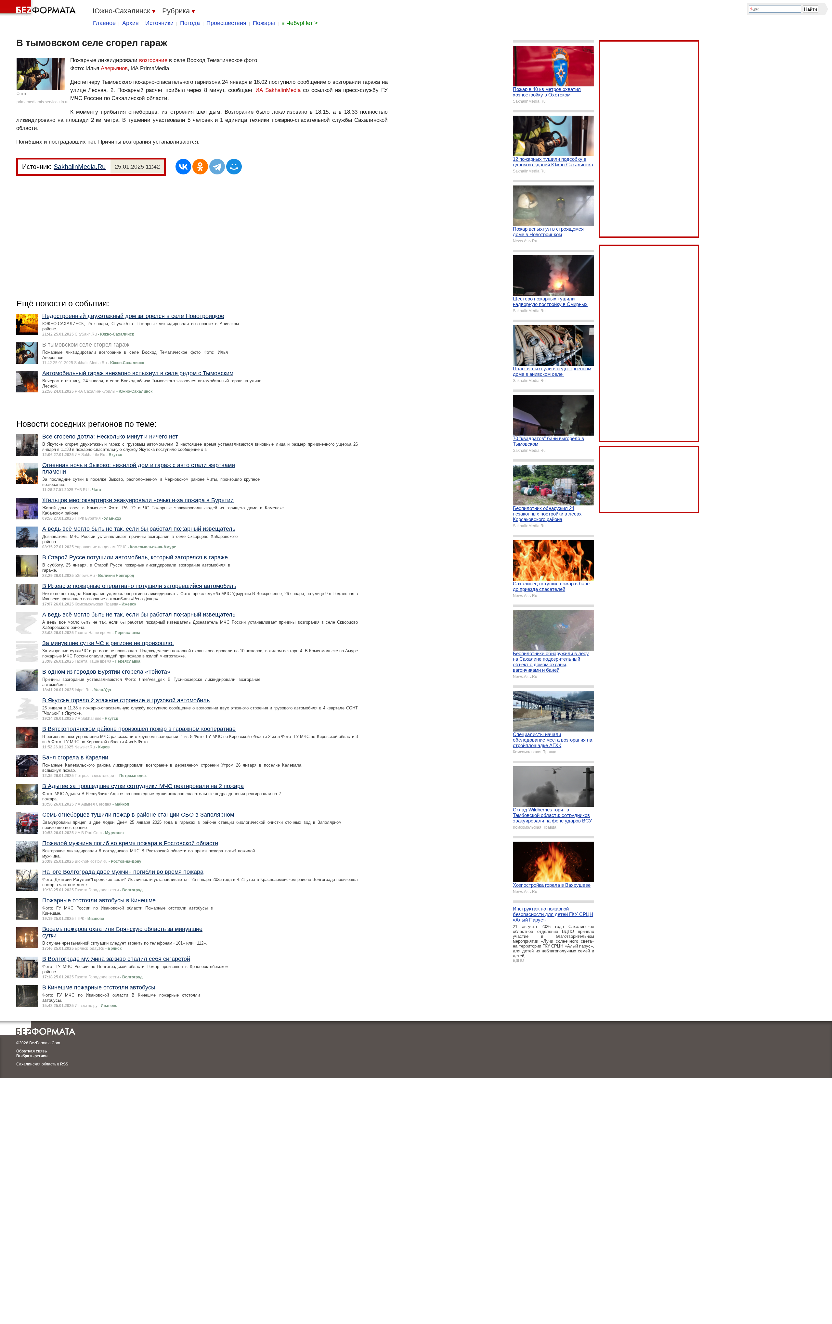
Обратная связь (31, 1051)
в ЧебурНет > (299, 23)
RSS (64, 1064)
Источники (159, 23)
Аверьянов (114, 68)
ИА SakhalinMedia (278, 90)
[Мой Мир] (234, 166)
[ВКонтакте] (183, 166)
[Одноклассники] (200, 166)
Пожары (264, 23)
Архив (130, 23)
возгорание (153, 60)
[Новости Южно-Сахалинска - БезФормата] (39, 8)
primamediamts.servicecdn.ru (43, 102)
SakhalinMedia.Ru (80, 166)
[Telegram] (217, 166)
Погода (190, 23)
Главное (104, 23)
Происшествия (226, 23)
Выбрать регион (31, 1056)
